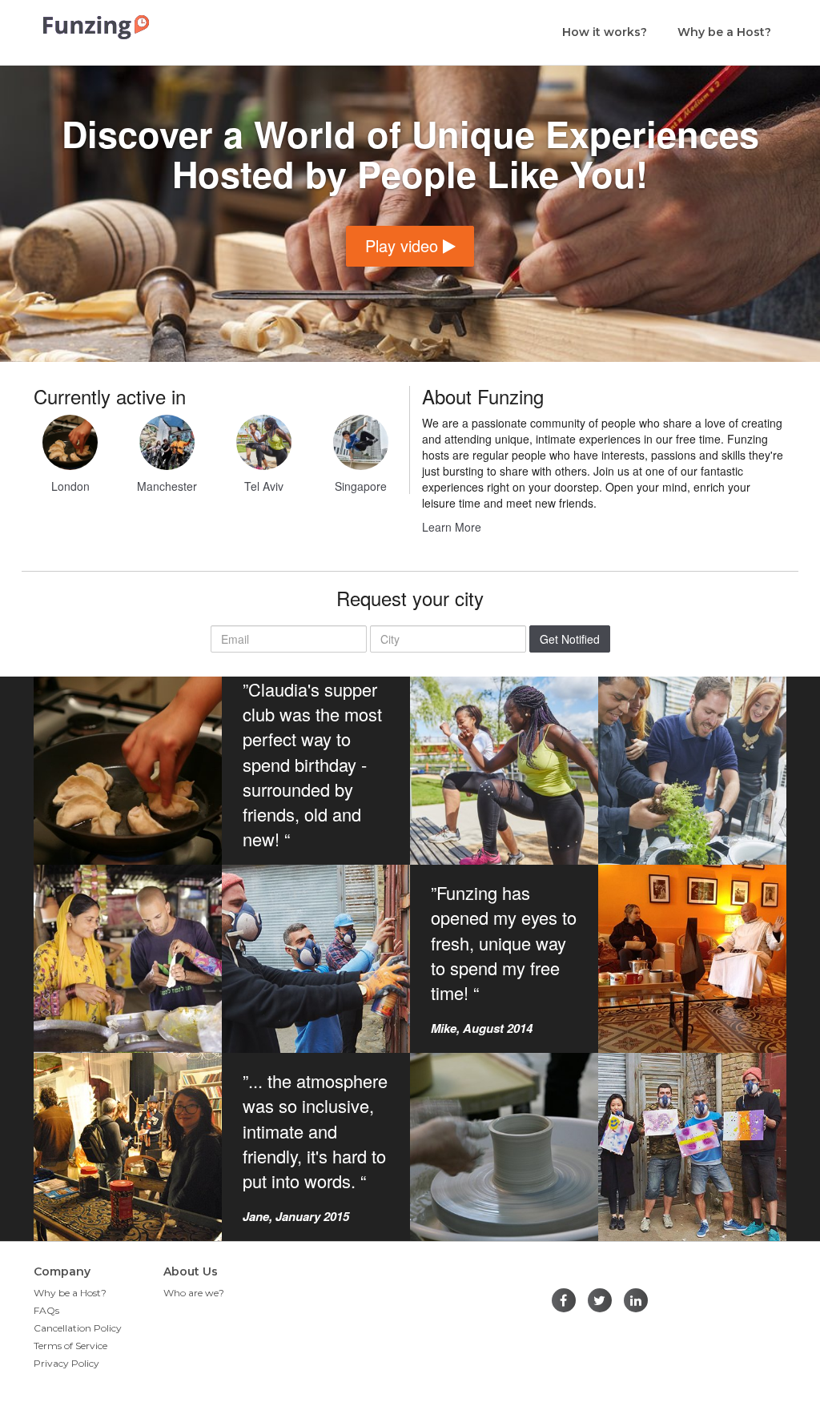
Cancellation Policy (78, 1328)
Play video (404, 245)
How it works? (604, 32)
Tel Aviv (263, 485)
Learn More (451, 527)
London (70, 485)
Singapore (361, 485)
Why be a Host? (724, 32)
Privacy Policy (66, 1363)
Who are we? (193, 1293)
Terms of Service (70, 1346)
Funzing (96, 27)
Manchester (167, 485)
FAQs (46, 1310)
